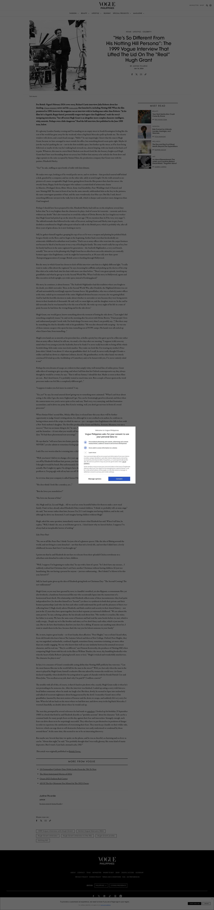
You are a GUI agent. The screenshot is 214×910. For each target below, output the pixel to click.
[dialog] (107, 455)
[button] (107, 452)
